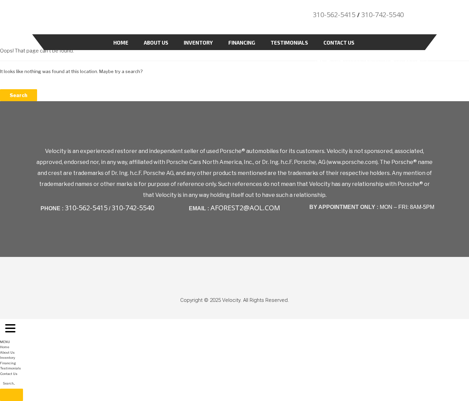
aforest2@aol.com (245, 207)
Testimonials (289, 42)
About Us (156, 42)
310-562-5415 (334, 14)
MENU (5, 342)
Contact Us (338, 42)
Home (120, 42)
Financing (241, 42)
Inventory (198, 42)
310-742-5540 (382, 14)
